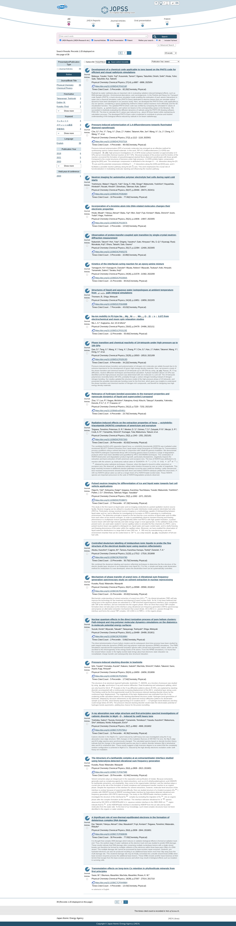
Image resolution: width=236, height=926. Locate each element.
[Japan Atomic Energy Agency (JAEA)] (62, 8)
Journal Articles (118, 22)
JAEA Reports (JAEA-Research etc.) (76, 40)
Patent (167, 20)
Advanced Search (167, 45)
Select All (90, 62)
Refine (69, 74)
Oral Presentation (116, 40)
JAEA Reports (93, 21)
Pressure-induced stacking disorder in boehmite (117, 662)
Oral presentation (142, 21)
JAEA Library (173, 919)
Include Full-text (170, 40)
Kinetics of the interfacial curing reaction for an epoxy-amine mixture (128, 264)
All (68, 20)
